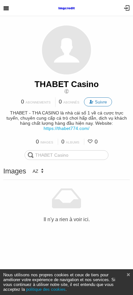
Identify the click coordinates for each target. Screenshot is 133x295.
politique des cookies (46, 289)
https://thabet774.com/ (66, 128)
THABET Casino (67, 84)
